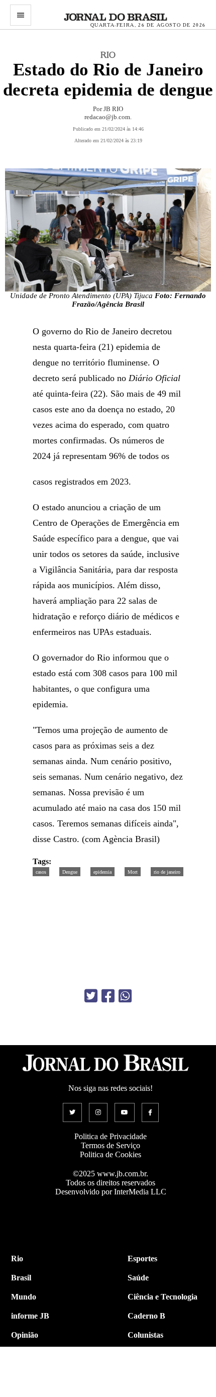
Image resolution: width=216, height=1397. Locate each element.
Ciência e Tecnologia (162, 1296)
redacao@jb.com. (108, 117)
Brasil (21, 1277)
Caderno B (146, 1316)
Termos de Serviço (110, 1145)
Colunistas (145, 1335)
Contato (25, 1392)
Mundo (23, 1296)
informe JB (30, 1316)
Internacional (34, 1373)
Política (23, 1354)
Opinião (24, 1335)
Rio (17, 1258)
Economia (145, 1354)
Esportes (142, 1258)
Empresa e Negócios (162, 1373)
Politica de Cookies (110, 1154)
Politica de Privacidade (110, 1136)
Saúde (138, 1277)
